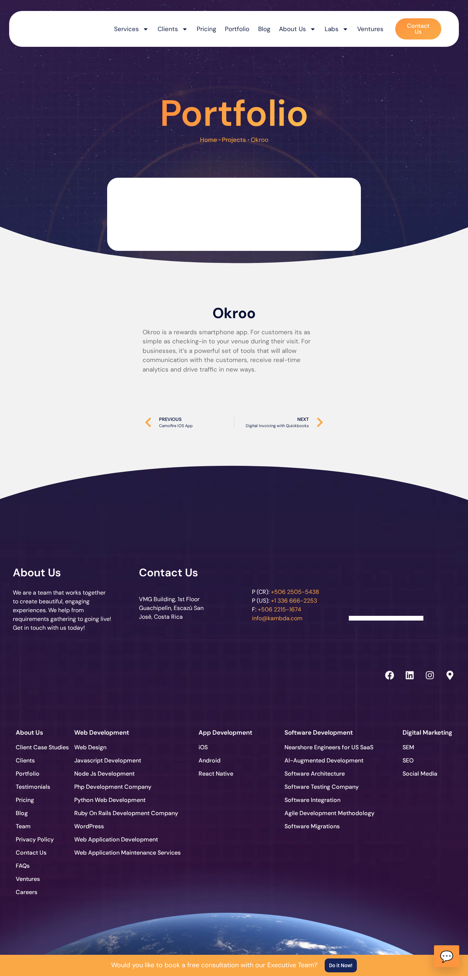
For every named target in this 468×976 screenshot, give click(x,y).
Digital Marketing (427, 732)
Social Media (420, 773)
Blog (264, 29)
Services (126, 29)
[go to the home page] (46, 27)
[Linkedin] (409, 675)
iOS (203, 747)
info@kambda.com (277, 618)
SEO (408, 760)
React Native (216, 773)
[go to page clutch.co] (34, 673)
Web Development (101, 732)
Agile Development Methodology (311, 813)
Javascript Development (101, 760)
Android (209, 760)
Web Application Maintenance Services (101, 852)
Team (23, 826)
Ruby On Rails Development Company (101, 813)
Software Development (318, 732)
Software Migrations (311, 826)
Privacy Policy (35, 839)
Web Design (90, 747)
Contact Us (168, 572)
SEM (408, 747)
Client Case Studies (42, 747)
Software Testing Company (311, 787)
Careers (26, 892)
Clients (25, 760)
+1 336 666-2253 (294, 600)
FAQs (23, 866)
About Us (292, 29)
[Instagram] (429, 675)
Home (208, 140)
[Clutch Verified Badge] (386, 586)
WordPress (89, 826)
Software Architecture (311, 773)
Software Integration (311, 800)
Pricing (206, 29)
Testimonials (33, 787)
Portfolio (237, 29)
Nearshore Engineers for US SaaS (311, 747)
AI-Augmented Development (311, 760)
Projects (234, 140)
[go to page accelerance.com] (126, 675)
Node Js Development (101, 773)
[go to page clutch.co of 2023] (218, 673)
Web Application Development (101, 839)
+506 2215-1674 (279, 609)
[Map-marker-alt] (450, 675)
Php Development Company (101, 787)
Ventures (370, 29)
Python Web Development (101, 800)
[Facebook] (389, 675)
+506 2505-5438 (295, 592)
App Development (225, 732)
